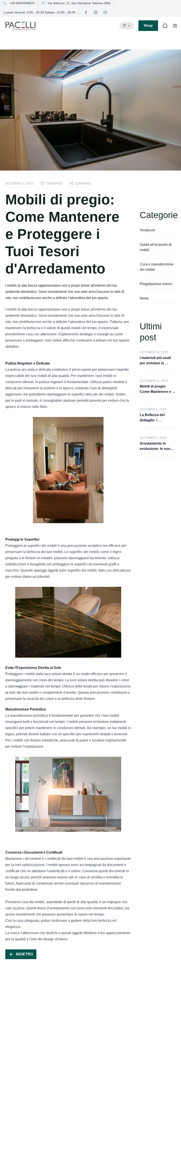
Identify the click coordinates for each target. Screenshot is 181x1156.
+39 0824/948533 (22, 3)
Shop (148, 25)
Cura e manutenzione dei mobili (157, 266)
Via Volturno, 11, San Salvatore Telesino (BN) (79, 3)
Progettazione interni (156, 284)
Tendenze (147, 230)
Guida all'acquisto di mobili (156, 247)
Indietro (24, 954)
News (144, 298)
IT (124, 25)
